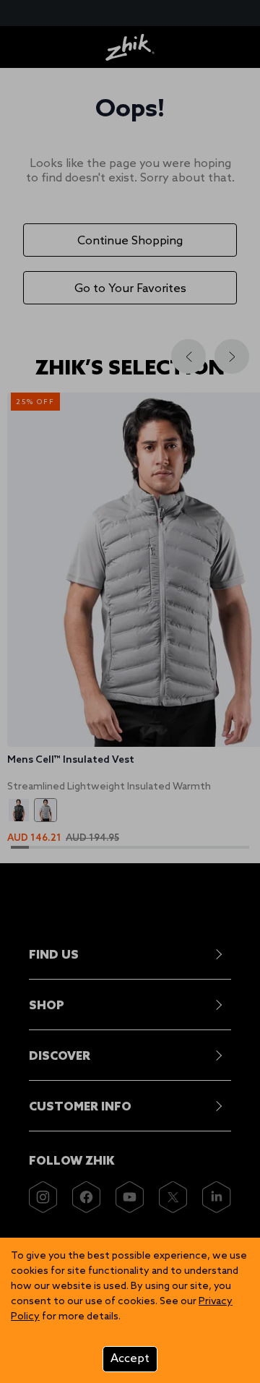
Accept (130, 1359)
